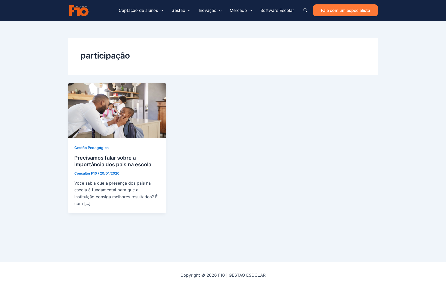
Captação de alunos (138, 10)
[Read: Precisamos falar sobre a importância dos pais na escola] (117, 110)
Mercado (238, 10)
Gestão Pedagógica (91, 147)
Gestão (178, 10)
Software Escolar (277, 10)
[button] (160, 10)
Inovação (208, 10)
